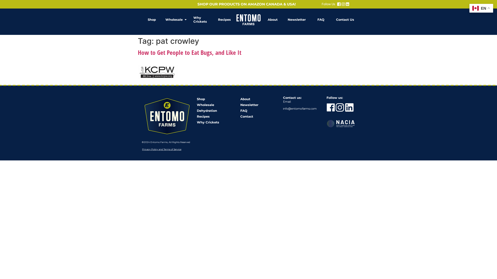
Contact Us (345, 20)
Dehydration (207, 111)
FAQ (320, 20)
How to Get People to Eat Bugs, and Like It (189, 52)
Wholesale (174, 20)
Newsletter (297, 20)
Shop (152, 20)
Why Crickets (200, 19)
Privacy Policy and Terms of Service (161, 149)
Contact (246, 116)
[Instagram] (343, 4)
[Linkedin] (347, 4)
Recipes (224, 20)
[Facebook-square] (339, 4)
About (273, 20)
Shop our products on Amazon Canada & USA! (246, 4)
